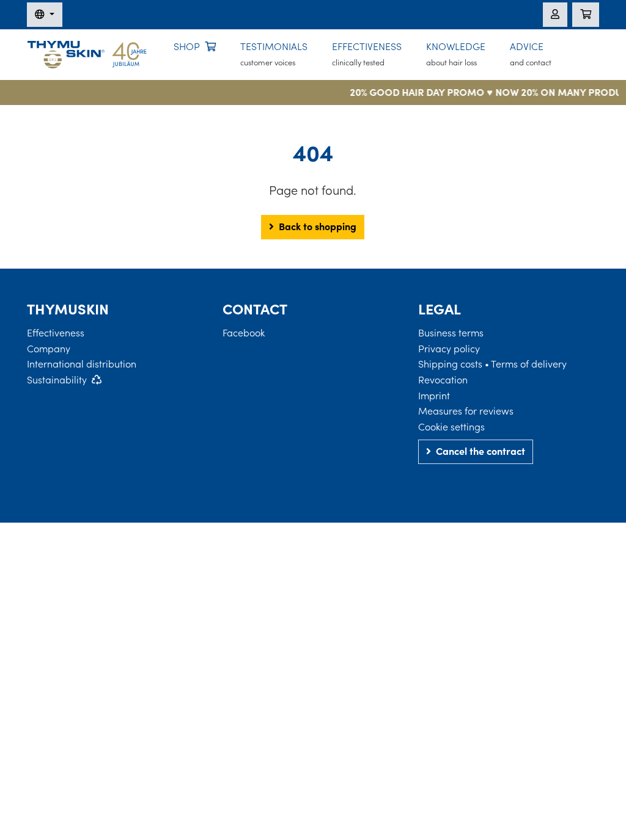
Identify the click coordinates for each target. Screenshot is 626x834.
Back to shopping (317, 226)
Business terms (451, 333)
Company (48, 349)
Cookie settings (451, 427)
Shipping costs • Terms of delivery (492, 364)
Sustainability (57, 380)
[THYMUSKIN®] (87, 53)
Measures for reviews (466, 411)
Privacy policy (449, 349)
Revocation (443, 380)
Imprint (434, 396)
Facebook (244, 333)
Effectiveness (55, 333)
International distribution (81, 364)
